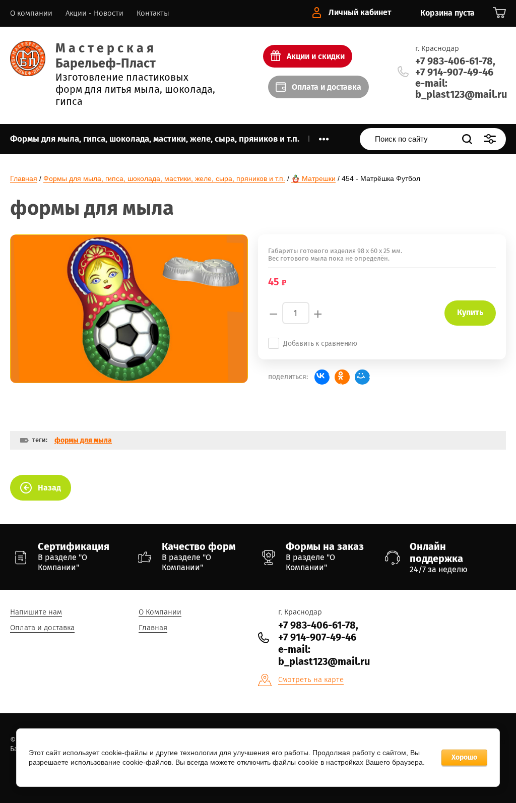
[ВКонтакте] (322, 377)
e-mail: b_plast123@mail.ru (461, 88)
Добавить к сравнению (320, 343)
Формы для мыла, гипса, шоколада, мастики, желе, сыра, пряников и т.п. (164, 178)
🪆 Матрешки (313, 178)
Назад (49, 487)
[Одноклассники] (342, 377)
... (323, 136)
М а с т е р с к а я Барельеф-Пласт (105, 56)
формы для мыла (83, 440)
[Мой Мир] (362, 377)
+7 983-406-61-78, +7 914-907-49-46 (455, 66)
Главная (23, 178)
